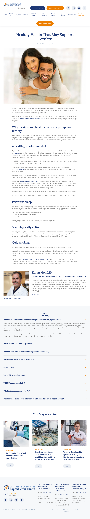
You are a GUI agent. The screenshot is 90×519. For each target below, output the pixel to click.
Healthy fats (20, 169)
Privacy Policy (55, 510)
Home (5, 15)
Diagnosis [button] (18, 15)
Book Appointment (55, 8)
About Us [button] (11, 14)
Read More (35, 295)
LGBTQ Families (53, 14)
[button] (45, 319)
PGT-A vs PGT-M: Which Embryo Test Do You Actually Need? (16, 455)
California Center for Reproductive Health (31, 119)
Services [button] (25, 15)
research (17, 153)
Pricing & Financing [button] (33, 14)
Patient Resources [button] (81, 14)
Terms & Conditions (64, 510)
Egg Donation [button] (62, 14)
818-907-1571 (24, 8)
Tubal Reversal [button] (44, 14)
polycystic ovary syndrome (28, 181)
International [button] (72, 15)
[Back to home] (12, 4)
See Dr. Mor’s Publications (12, 299)
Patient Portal (38, 8)
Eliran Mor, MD (42, 272)
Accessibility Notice (75, 510)
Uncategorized (49, 44)
